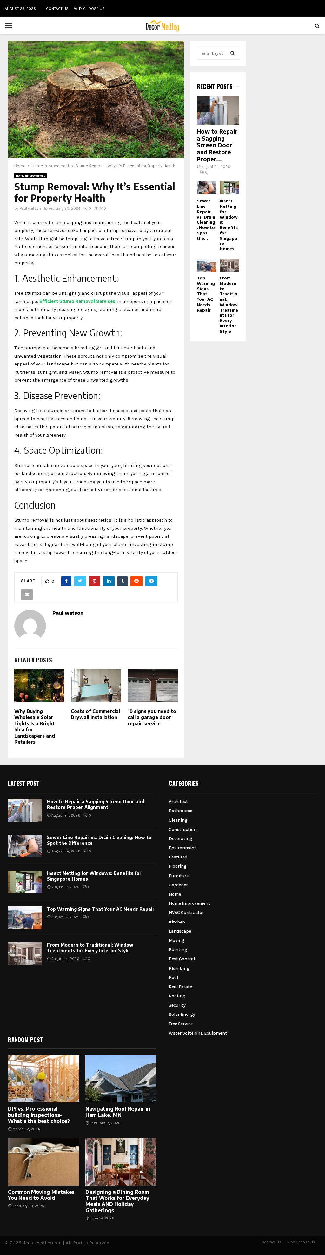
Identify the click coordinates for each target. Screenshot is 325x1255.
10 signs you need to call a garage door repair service (152, 717)
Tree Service (181, 1024)
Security (177, 1005)
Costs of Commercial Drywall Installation (95, 714)
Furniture (179, 875)
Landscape (180, 931)
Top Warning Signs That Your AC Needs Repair (206, 293)
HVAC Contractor (186, 912)
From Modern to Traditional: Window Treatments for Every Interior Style (229, 304)
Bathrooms (180, 810)
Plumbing (179, 968)
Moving (176, 940)
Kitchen (177, 922)
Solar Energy (182, 1014)
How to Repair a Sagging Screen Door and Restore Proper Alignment (95, 804)
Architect (178, 801)
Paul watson (30, 208)
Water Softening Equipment (198, 1033)
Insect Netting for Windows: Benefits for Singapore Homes (229, 224)
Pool (173, 977)
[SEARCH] (232, 53)
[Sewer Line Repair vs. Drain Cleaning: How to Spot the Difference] (206, 187)
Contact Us (57, 8)
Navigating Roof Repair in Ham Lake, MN (117, 1112)
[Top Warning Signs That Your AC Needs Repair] (206, 265)
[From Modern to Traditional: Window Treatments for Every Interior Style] (229, 265)
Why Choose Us (89, 8)
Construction (182, 829)
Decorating (180, 838)
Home (175, 894)
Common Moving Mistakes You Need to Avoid (41, 1195)
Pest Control (182, 959)
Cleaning (178, 820)
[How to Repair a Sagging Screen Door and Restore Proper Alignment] (218, 110)
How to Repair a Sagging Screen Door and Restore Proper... (217, 145)
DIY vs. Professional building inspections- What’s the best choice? (39, 1115)
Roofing (177, 996)
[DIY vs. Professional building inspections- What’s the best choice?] (43, 1078)
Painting (178, 949)
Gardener (178, 885)
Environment (182, 848)
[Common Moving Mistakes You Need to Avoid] (43, 1162)
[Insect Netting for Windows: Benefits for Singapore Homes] (229, 187)
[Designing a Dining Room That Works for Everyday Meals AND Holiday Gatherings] (120, 1162)
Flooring (178, 866)
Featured (178, 857)
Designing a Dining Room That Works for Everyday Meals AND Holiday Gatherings (117, 1201)
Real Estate (180, 986)
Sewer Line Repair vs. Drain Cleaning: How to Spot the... (206, 219)
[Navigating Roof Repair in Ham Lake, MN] (120, 1078)
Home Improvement (30, 176)
